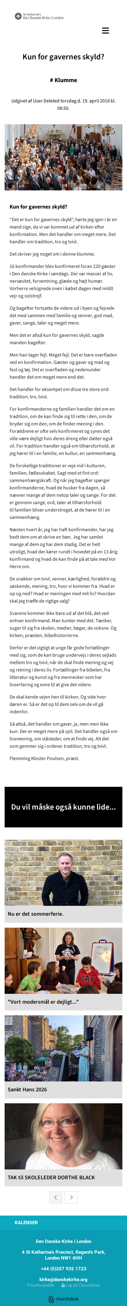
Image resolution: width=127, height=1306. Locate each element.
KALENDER (26, 1222)
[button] (63, 30)
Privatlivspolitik (40, 1285)
